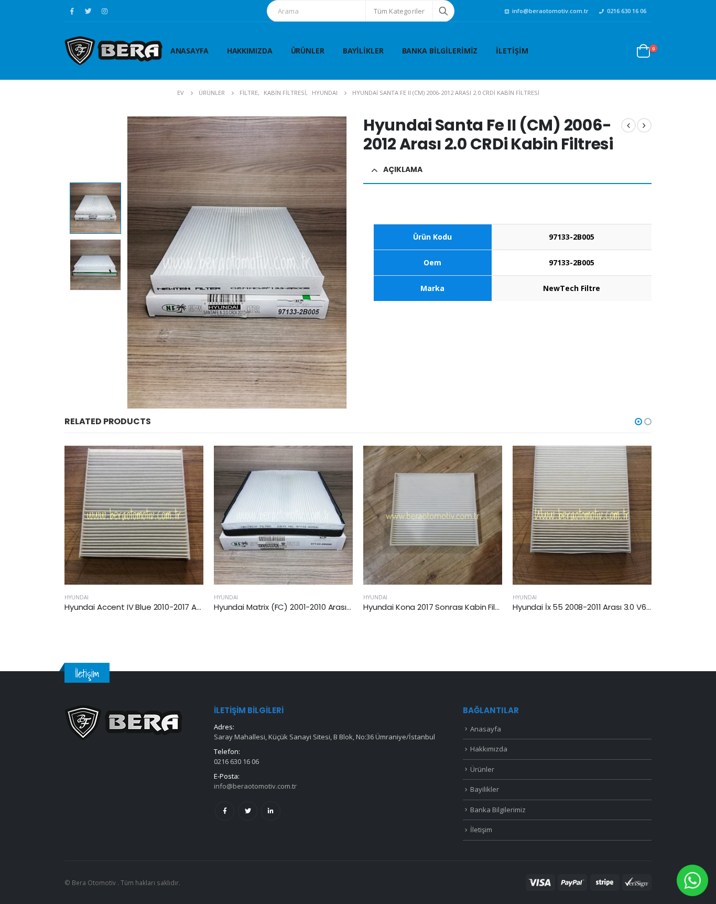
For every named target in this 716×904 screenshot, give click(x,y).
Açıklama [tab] (402, 169)
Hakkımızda (250, 51)
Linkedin (270, 811)
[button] (638, 421)
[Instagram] (104, 11)
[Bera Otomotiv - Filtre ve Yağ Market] (113, 51)
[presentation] (129, 263)
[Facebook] (72, 11)
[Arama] (443, 11)
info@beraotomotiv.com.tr (550, 11)
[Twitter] (88, 11)
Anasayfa (189, 51)
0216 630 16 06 (626, 11)
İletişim (512, 51)
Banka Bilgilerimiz (440, 51)
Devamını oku (186, 463)
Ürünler (307, 51)
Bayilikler (363, 51)
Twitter (247, 811)
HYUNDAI (76, 597)
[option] (95, 208)
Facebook (224, 811)
